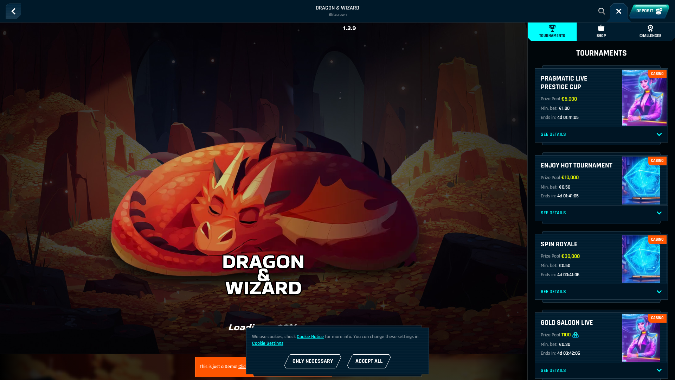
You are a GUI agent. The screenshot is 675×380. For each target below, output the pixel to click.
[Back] (13, 11)
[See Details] (659, 135)
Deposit (644, 11)
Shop (601, 35)
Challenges (650, 35)
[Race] (618, 11)
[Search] (602, 11)
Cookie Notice (310, 337)
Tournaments (552, 35)
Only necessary (312, 361)
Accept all (368, 361)
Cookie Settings (267, 343)
